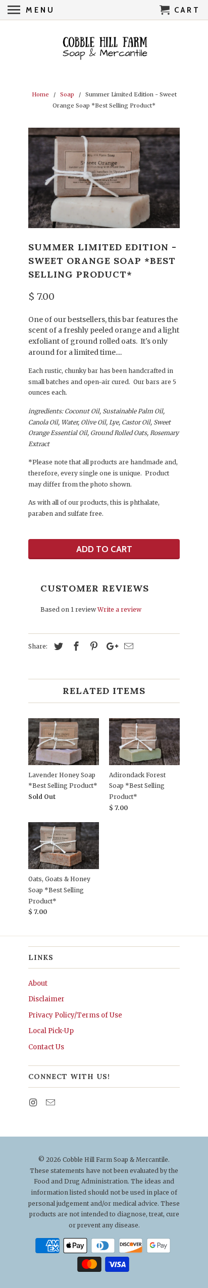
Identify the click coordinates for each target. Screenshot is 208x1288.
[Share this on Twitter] (57, 646)
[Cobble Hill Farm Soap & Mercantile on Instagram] (33, 1102)
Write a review (119, 609)
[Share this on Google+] (109, 646)
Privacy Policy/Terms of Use (75, 1015)
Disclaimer (46, 999)
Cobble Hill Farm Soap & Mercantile (115, 1159)
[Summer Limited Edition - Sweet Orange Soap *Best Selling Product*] (104, 178)
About (37, 983)
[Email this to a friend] (127, 646)
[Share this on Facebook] (75, 646)
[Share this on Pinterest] (92, 646)
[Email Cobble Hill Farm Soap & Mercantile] (51, 1102)
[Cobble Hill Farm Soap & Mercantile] (104, 48)
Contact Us (46, 1047)
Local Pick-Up (51, 1031)
